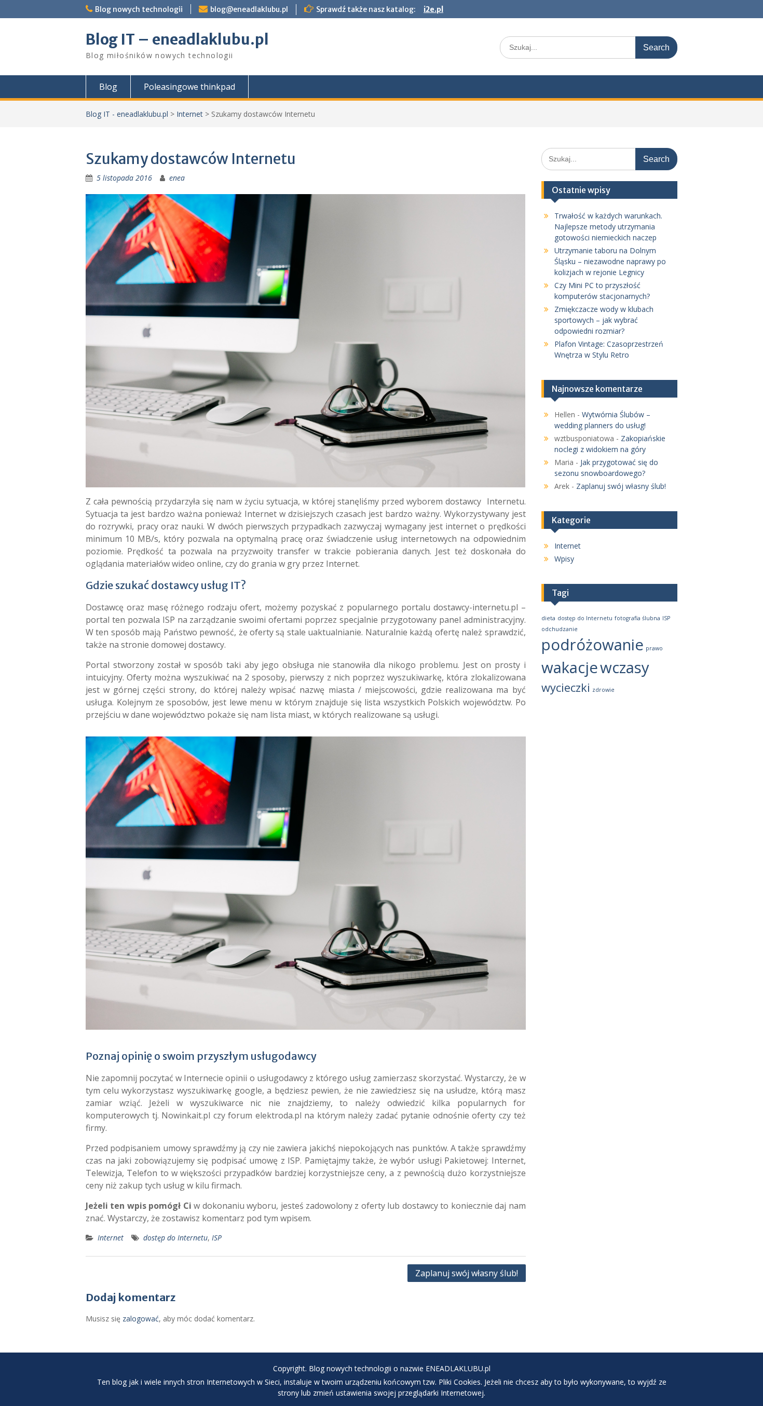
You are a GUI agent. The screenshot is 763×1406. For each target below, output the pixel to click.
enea (177, 178)
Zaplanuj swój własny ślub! (466, 1273)
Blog (108, 86)
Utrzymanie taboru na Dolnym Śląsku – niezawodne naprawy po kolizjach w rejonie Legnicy (610, 261)
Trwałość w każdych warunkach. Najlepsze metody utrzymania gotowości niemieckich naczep (608, 226)
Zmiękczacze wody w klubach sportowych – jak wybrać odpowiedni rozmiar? (603, 320)
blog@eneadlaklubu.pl (249, 9)
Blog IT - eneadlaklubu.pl (127, 114)
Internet (189, 114)
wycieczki (565, 687)
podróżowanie (592, 644)
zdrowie (603, 689)
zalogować (140, 1318)
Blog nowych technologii (139, 9)
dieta (548, 618)
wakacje (569, 667)
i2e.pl (433, 9)
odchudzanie (559, 629)
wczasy (624, 667)
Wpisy (564, 559)
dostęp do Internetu (175, 1238)
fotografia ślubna (637, 618)
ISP (217, 1238)
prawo (654, 648)
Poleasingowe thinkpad (189, 86)
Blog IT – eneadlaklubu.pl (177, 39)
